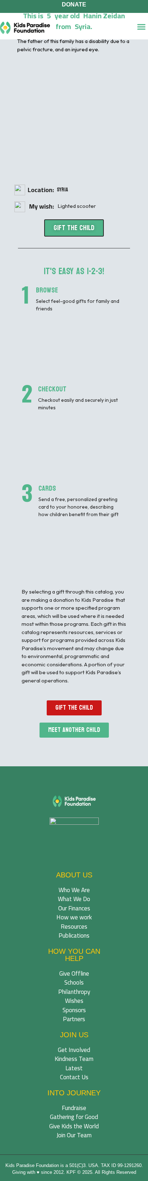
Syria (62, 190)
